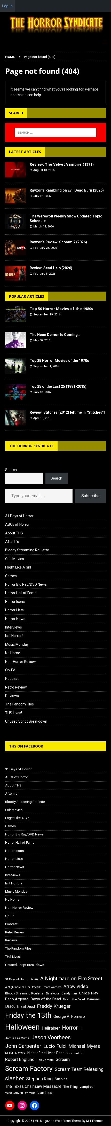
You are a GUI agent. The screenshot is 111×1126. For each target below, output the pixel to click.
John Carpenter (23, 1046)
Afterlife (12, 542)
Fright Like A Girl (18, 567)
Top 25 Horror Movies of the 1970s (59, 360)
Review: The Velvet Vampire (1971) (62, 164)
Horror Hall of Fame (21, 593)
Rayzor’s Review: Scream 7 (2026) (58, 242)
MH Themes (95, 1121)
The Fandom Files (19, 704)
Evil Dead (28, 1006)
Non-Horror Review (20, 662)
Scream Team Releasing (79, 1069)
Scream (63, 1059)
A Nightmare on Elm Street (71, 978)
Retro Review (16, 687)
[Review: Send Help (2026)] (15, 273)
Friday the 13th (28, 1015)
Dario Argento (17, 999)
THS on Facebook (26, 746)
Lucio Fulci (54, 1046)
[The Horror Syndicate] (55, 34)
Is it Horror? (14, 636)
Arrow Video (76, 986)
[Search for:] (55, 132)
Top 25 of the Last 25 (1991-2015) (58, 386)
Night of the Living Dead (46, 1053)
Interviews (13, 627)
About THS (14, 533)
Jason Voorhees (51, 1037)
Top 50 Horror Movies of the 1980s (61, 308)
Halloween (22, 1027)
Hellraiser (51, 1028)
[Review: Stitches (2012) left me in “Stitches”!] (15, 417)
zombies (45, 1093)
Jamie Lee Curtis (17, 1038)
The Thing (71, 1087)
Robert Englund (20, 1059)
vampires (86, 1087)
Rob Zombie (45, 1060)
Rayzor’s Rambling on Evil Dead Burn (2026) (67, 190)
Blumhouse (52, 993)
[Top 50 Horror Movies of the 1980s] (15, 314)
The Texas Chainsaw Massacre (33, 1086)
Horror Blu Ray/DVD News (26, 584)
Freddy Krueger (54, 1006)
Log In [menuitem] (7, 6)
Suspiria (61, 1079)
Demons (93, 999)
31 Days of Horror (19, 516)
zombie (30, 1093)
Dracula (12, 1006)
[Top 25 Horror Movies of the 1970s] (15, 366)
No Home (12, 653)
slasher (14, 1078)
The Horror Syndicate (31, 445)
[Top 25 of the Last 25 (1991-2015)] (15, 392)
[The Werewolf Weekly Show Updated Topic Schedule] (15, 221)
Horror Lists (14, 610)
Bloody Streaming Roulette (27, 550)
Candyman (69, 993)
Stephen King (39, 1078)
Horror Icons (15, 602)
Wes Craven (14, 1093)
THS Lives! (13, 713)
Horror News (15, 619)
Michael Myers (84, 1046)
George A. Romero (69, 1016)
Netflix (20, 1053)
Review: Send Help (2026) (51, 268)
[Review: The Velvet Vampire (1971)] (15, 169)
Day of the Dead (74, 999)
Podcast (12, 678)
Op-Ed (10, 670)
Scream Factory (29, 1068)
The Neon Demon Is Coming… (55, 335)
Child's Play (88, 993)
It (80, 1028)
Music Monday (17, 644)
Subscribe (90, 495)
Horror (70, 1027)
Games (11, 576)
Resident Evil (75, 1053)
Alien (34, 979)
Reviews (12, 696)
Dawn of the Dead (46, 999)
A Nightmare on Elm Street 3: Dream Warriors (33, 987)
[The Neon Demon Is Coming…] (15, 340)
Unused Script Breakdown (26, 721)
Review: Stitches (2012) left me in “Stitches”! (67, 412)
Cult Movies (14, 559)
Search (11, 470)
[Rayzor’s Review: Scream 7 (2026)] (15, 247)
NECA (9, 1053)
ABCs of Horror (17, 524)
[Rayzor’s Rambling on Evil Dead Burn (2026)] (15, 195)
